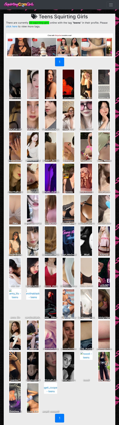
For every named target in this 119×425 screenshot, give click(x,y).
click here (11, 26)
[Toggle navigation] (111, 5)
